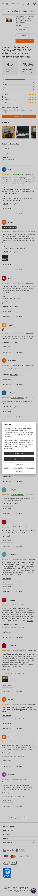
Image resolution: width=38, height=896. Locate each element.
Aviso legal (19, 472)
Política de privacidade (26, 468)
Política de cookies (10, 468)
